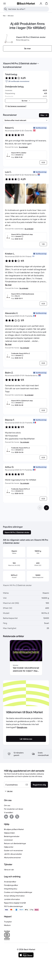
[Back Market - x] (17, 817)
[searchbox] (28, 9)
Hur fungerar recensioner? (17, 106)
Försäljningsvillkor (11, 885)
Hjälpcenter (8, 847)
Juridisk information (12, 899)
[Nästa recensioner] (46, 507)
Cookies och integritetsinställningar (18, 892)
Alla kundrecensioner (12, 857)
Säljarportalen (9, 833)
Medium (7, 925)
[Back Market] (26, 4)
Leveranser (8, 840)
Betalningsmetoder (11, 836)
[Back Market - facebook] (12, 817)
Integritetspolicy (10, 889)
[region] (26, 658)
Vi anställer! (8, 812)
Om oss (7, 805)
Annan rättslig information (14, 896)
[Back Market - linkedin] (6, 817)
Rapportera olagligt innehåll (15, 903)
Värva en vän (9, 869)
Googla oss (22, 727)
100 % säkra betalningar (13, 906)
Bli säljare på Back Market (14, 829)
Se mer (8, 284)
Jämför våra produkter (13, 854)
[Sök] (6, 9)
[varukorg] (46, 3)
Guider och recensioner (13, 850)
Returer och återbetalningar (15, 843)
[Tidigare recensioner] (39, 507)
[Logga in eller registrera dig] (40, 3)
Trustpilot (8, 922)
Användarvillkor (10, 882)
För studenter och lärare (13, 809)
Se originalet (23, 147)
